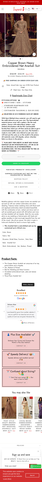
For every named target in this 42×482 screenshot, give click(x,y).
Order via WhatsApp (21, 163)
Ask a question (21, 187)
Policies (20, 445)
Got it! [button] (32, 475)
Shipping (18, 76)
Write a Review (28, 285)
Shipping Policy (21, 179)
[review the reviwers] (34, 306)
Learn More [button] (7, 479)
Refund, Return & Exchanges (21, 183)
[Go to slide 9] (21, 320)
